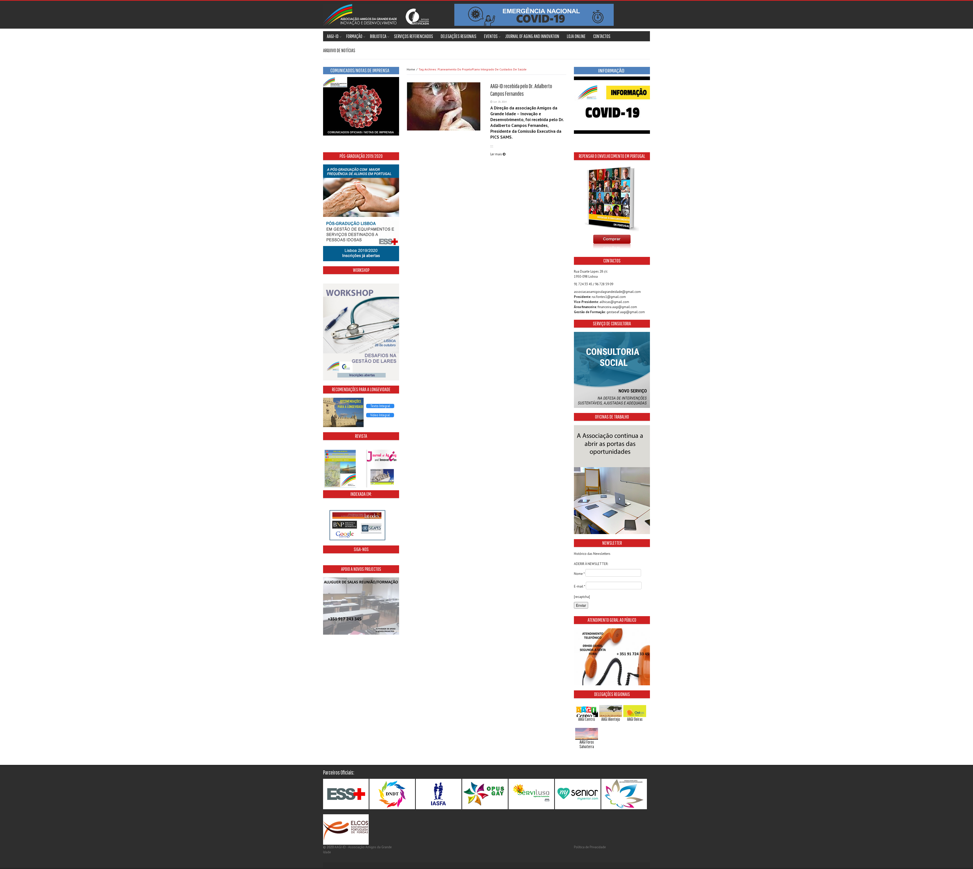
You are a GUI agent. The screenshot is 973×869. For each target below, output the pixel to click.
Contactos (601, 36)
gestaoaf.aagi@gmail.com (626, 312)
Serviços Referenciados (413, 36)
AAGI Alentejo (610, 719)
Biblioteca (378, 36)
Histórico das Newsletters (592, 554)
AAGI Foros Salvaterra (586, 744)
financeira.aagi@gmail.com (617, 307)
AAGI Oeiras (635, 719)
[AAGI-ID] (468, 14)
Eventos (491, 36)
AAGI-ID (333, 36)
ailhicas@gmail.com (614, 302)
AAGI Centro (586, 719)
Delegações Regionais (458, 36)
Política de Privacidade (590, 847)
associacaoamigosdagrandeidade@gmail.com (607, 292)
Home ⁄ (467, 69)
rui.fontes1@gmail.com (609, 297)
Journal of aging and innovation (532, 36)
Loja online (576, 36)
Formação (354, 36)
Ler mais (496, 154)
